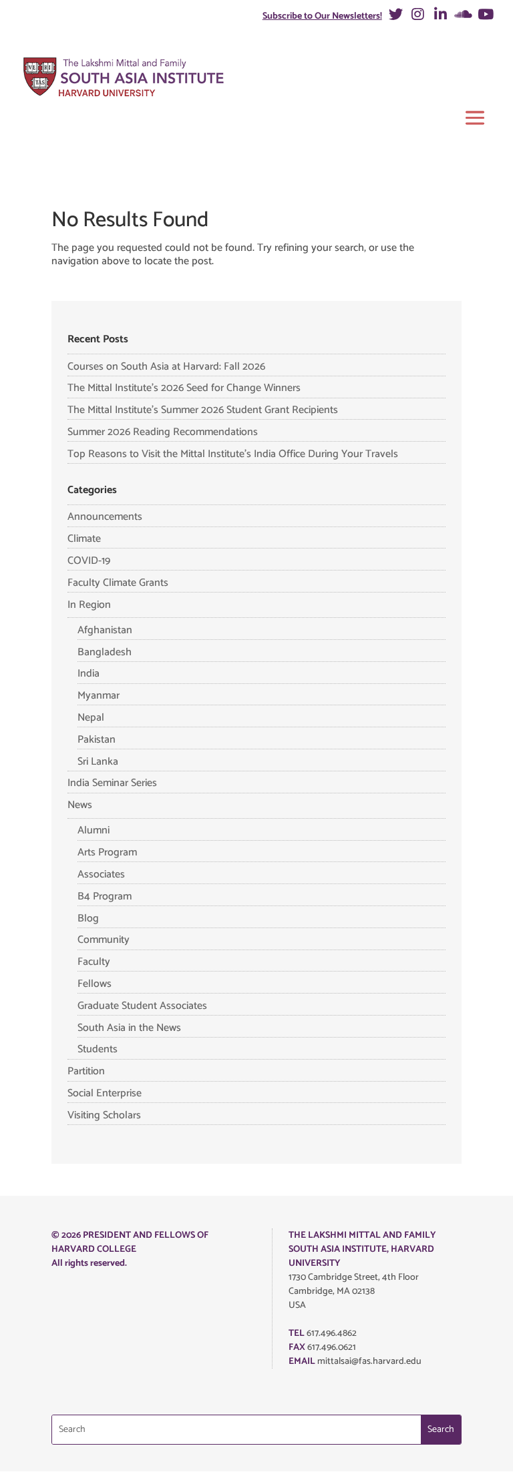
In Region (89, 605)
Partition (86, 1071)
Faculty (93, 962)
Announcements (104, 517)
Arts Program (107, 852)
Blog (88, 918)
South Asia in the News (129, 1028)
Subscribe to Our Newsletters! (322, 16)
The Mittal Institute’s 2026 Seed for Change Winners (184, 388)
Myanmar (98, 696)
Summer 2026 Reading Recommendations (162, 432)
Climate (84, 539)
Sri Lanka (97, 762)
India (88, 674)
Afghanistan (104, 630)
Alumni (93, 830)
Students (97, 1049)
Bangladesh (104, 652)
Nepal (90, 718)
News (79, 805)
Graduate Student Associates (142, 1006)
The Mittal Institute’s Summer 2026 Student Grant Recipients (202, 410)
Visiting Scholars (104, 1115)
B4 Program (104, 896)
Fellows (94, 984)
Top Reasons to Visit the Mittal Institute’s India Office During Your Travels (232, 454)
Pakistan (96, 740)
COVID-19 (88, 561)
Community (103, 940)
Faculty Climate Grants (117, 583)
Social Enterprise (104, 1093)
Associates (101, 874)
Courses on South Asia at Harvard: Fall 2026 (166, 367)
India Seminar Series (112, 783)
